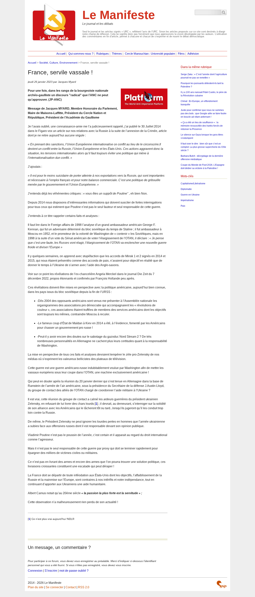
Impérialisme (187, 200)
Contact (71, 587)
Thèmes (117, 53)
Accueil (60, 53)
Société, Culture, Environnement (58, 62)
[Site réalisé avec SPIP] (221, 584)
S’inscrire (51, 570)
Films (181, 53)
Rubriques (102, 53)
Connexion (35, 570)
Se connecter (54, 587)
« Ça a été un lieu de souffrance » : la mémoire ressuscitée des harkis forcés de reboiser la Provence (202, 125)
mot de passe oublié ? (73, 570)
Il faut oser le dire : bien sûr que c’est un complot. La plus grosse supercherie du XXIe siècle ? (203, 147)
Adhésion (193, 53)
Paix (183, 206)
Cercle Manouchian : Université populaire (150, 53)
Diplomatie (186, 189)
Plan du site (35, 587)
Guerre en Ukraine (190, 194)
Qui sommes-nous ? (80, 53)
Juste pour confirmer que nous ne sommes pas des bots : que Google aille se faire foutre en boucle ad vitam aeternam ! (203, 113)
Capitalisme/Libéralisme (193, 183)
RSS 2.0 (83, 587)
